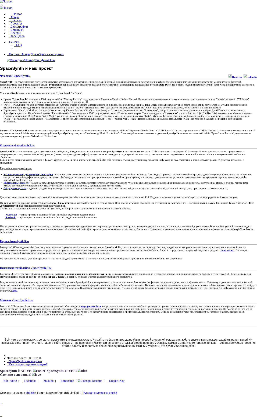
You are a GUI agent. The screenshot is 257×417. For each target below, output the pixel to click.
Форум (14, 17)
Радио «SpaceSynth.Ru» (14, 241)
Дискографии (18, 26)
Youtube (48, 380)
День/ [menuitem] (24, 60)
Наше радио (226, 250)
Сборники (16, 29)
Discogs (96, 380)
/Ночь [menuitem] (48, 60)
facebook (10, 217)
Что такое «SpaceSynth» (15, 75)
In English (252, 77)
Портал (16, 14)
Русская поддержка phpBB (100, 392)
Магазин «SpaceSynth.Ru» (16, 300)
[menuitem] (18, 45)
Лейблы (15, 32)
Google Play (116, 380)
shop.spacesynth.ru (91, 306)
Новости (15, 20)
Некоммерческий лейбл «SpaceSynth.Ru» (26, 267)
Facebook (29, 380)
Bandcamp (66, 380)
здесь (14, 290)
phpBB (30, 392)
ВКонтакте (9, 380)
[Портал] (6, 1)
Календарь (16, 36)
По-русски (237, 77)
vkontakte (11, 214)
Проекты (15, 23)
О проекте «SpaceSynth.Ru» (17, 145)
